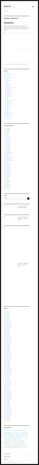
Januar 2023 (7, 367)
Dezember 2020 (7, 393)
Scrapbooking (8, 103)
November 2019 (7, 412)
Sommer (7, 149)
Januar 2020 (7, 409)
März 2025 (6, 335)
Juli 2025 (6, 329)
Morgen (15, 438)
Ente (24, 430)
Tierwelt (7, 107)
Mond (11, 438)
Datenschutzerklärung (8, 75)
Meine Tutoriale (7, 114)
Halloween (7, 84)
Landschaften (8, 89)
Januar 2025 (7, 337)
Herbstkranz (9, 23)
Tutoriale (6, 182)
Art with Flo (9, 430)
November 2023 (7, 356)
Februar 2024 (7, 351)
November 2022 (7, 370)
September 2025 (7, 326)
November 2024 (7, 340)
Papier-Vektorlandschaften (10, 100)
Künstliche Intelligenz (8, 152)
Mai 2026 (6, 315)
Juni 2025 (6, 330)
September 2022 (7, 372)
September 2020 (7, 398)
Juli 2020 (6, 400)
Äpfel (25, 447)
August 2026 (7, 311)
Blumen (6, 131)
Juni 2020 (6, 402)
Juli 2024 (6, 346)
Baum (17, 430)
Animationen (8, 80)
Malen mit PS (8, 93)
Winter (7, 108)
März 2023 (6, 364)
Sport (6, 178)
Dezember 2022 (7, 368)
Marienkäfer (24, 436)
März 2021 (6, 389)
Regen (23, 441)
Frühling (7, 146)
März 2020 (6, 406)
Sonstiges (7, 104)
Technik (6, 180)
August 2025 (7, 328)
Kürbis (5, 436)
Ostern (7, 98)
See (26, 443)
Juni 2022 (6, 375)
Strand (20, 445)
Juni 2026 (6, 314)
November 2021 (7, 384)
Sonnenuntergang (14, 445)
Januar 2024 (7, 353)
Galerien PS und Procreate (9, 77)
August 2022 (7, 374)
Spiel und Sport (8, 105)
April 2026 (6, 316)
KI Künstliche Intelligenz (9, 112)
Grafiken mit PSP (8, 110)
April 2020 (6, 405)
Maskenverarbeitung (8, 157)
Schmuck (6, 171)
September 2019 (7, 414)
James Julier (22, 434)
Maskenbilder (8, 94)
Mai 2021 (6, 386)
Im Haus (14, 64)
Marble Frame (18, 436)
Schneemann (15, 443)
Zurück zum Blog (7, 454)
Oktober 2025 (7, 325)
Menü (33, 6)
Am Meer (7, 79)
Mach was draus (8, 90)
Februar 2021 (7, 391)
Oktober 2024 (7, 342)
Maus (5, 438)
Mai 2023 (6, 361)
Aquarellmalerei (7, 73)
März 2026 (6, 318)
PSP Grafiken (7, 168)
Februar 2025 (7, 336)
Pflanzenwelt (21, 64)
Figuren (7, 82)
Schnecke (6, 443)
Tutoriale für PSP (8, 117)
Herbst (11, 64)
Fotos (6, 76)
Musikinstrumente (8, 159)
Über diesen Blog (8, 118)
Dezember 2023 (7, 354)
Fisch (16, 432)
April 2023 (6, 363)
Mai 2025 (6, 332)
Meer (8, 438)
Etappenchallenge (7, 432)
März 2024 (6, 350)
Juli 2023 (6, 360)
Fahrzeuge (6, 132)
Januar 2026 (7, 321)
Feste (6, 135)
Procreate (6, 167)
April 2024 (6, 349)
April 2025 (6, 333)
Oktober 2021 (7, 385)
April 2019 (6, 419)
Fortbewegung (8, 83)
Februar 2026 (7, 319)
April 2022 (6, 378)
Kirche (26, 434)
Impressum (6, 111)
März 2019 (6, 420)
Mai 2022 (6, 377)
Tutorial (23, 445)
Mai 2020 (6, 403)
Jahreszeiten (17, 64)
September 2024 (7, 343)
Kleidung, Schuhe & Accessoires (11, 87)
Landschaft (10, 436)
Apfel (5, 430)
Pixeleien (6, 166)
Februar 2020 (7, 407)
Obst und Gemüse (9, 96)
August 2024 (7, 344)
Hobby (6, 142)
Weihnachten (8, 139)
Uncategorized (7, 184)
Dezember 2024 (7, 339)
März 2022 (6, 379)
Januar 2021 (7, 392)
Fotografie (6, 140)
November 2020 (7, 395)
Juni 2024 (6, 347)
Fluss (19, 432)
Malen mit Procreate (9, 91)
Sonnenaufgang (7, 445)
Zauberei (6, 188)
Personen (6, 163)
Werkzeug (6, 187)
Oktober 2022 (7, 371)
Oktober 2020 (7, 396)
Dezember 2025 (7, 322)
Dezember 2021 (7, 382)
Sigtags (6, 174)
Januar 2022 (7, 381)
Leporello (6, 154)
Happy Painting (12, 434)
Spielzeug (6, 177)
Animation (6, 129)
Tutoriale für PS (8, 115)
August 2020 (7, 399)
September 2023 (7, 358)
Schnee (10, 443)
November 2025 (7, 323)
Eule (13, 432)
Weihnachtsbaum (13, 447)
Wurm (22, 447)
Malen (6, 156)
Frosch (22, 432)
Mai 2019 (6, 417)
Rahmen (6, 170)
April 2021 (6, 388)
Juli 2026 (6, 312)
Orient (7, 97)
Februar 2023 (7, 365)
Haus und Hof (8, 86)
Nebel (19, 438)
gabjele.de (7, 6)
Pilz (15, 441)
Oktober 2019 (7, 413)
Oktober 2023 (7, 357)
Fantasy (6, 133)
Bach (13, 430)
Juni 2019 (6, 416)
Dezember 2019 (7, 410)
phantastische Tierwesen (8, 441)
